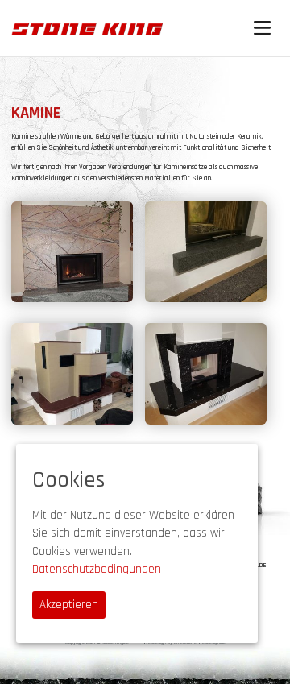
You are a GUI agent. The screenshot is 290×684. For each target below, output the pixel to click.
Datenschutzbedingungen (96, 569)
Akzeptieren (68, 604)
